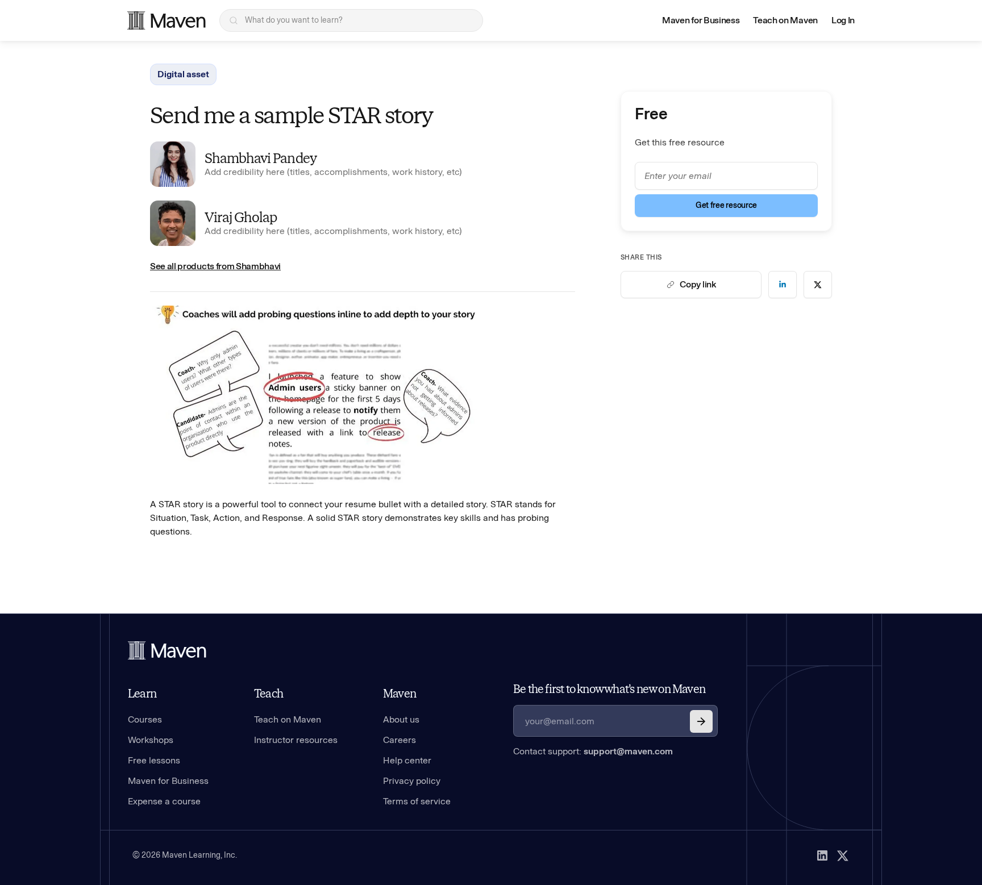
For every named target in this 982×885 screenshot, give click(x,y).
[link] (782, 284)
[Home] (167, 650)
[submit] (701, 721)
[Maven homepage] (166, 20)
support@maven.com (628, 751)
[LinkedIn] (822, 855)
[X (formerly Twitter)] (843, 855)
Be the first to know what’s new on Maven (609, 689)
